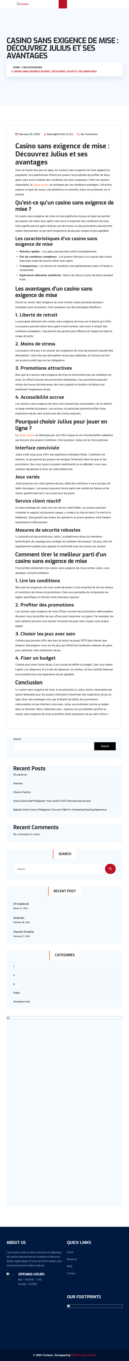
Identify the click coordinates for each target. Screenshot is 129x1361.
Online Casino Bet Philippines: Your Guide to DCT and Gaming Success (52, 801)
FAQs (70, 1266)
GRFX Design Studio (83, 1355)
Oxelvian (18, 783)
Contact (71, 1273)
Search (17, 739)
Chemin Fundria (22, 792)
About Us (72, 1259)
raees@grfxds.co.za (59, 134)
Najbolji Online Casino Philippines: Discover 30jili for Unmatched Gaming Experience (60, 809)
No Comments (89, 134)
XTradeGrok (20, 775)
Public (16, 993)
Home (70, 1252)
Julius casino (41, 184)
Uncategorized (21, 1001)
